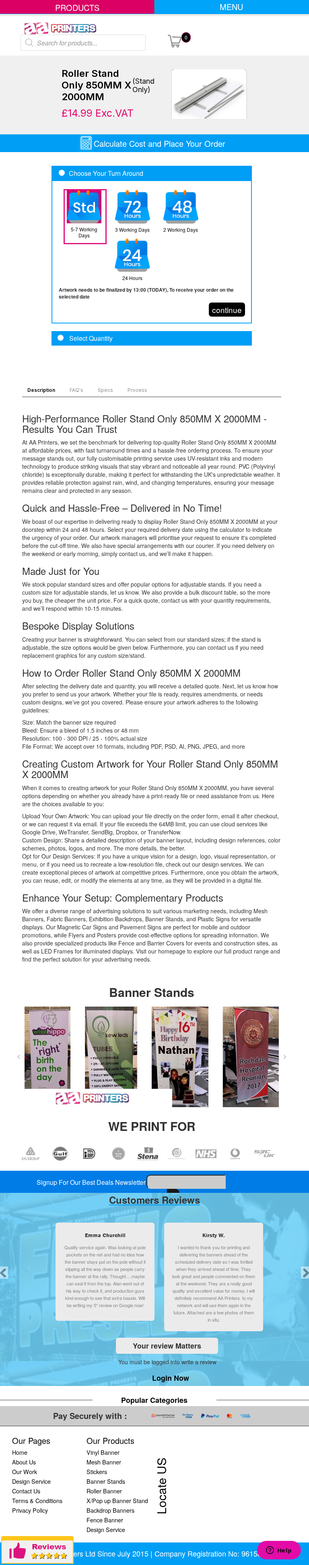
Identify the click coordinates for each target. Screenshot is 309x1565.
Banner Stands (106, 1481)
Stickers (97, 1471)
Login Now (170, 1378)
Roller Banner (104, 1491)
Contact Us (26, 1491)
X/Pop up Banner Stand (117, 1500)
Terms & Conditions (37, 1500)
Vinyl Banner (103, 1452)
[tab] (152, 338)
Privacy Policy (30, 1510)
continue (227, 309)
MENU (231, 6)
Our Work (24, 1471)
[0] (174, 40)
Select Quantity (90, 338)
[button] (18, 1057)
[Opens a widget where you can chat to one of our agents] (279, 1551)
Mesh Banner (104, 1462)
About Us (24, 1462)
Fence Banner (105, 1520)
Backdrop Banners (110, 1510)
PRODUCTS (77, 7)
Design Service (31, 1481)
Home (19, 1452)
